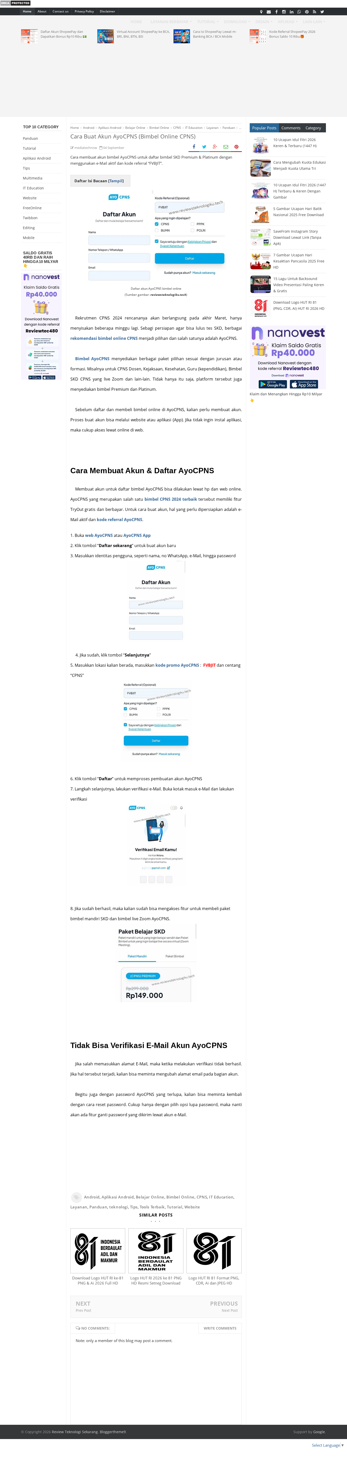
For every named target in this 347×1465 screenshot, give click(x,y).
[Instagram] (284, 11)
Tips (134, 1206)
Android (92, 1196)
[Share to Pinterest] (236, 147)
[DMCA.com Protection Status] (15, 4)
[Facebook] (276, 11)
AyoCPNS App (137, 535)
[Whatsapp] (299, 11)
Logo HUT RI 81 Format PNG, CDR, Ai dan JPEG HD (213, 1280)
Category (313, 127)
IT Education (221, 1196)
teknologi (118, 1206)
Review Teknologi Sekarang (75, 1431)
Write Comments (220, 1328)
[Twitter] (322, 11)
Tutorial (174, 1206)
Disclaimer (107, 11)
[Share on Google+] (215, 147)
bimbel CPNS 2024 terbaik (171, 499)
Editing (29, 227)
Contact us (61, 11)
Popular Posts (264, 127)
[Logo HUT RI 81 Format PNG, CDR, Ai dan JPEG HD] (213, 1272)
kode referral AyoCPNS (119, 519)
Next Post (230, 1310)
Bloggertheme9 (113, 1431)
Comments (291, 127)
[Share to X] (204, 147)
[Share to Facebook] (193, 147)
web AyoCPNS (99, 535)
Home (27, 11)
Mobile (29, 237)
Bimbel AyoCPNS (92, 358)
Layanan (78, 1206)
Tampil (115, 180)
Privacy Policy (84, 11)
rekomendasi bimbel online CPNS (104, 338)
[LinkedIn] (291, 11)
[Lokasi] (261, 11)
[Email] (269, 11)
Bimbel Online (180, 1196)
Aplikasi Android (118, 1196)
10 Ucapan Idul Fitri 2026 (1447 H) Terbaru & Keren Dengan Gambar (299, 191)
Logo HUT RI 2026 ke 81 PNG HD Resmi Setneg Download (156, 1280)
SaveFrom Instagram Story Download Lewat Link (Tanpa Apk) (297, 237)
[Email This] (225, 147)
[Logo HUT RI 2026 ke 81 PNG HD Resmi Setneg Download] (155, 1272)
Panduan (98, 1206)
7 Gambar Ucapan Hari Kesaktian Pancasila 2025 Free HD (298, 261)
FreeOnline (32, 207)
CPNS (202, 1196)
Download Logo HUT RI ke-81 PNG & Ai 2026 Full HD (98, 1280)
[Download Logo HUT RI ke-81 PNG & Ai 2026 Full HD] (97, 1272)
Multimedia (32, 178)
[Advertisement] (173, 79)
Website (192, 1206)
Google (319, 1431)
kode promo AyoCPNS (177, 665)
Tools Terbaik (152, 1206)
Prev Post (83, 1310)
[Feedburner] (314, 11)
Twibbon (30, 217)
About (42, 11)
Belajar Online (150, 1196)
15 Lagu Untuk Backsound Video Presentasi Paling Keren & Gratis (298, 284)
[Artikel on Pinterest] (307, 11)
